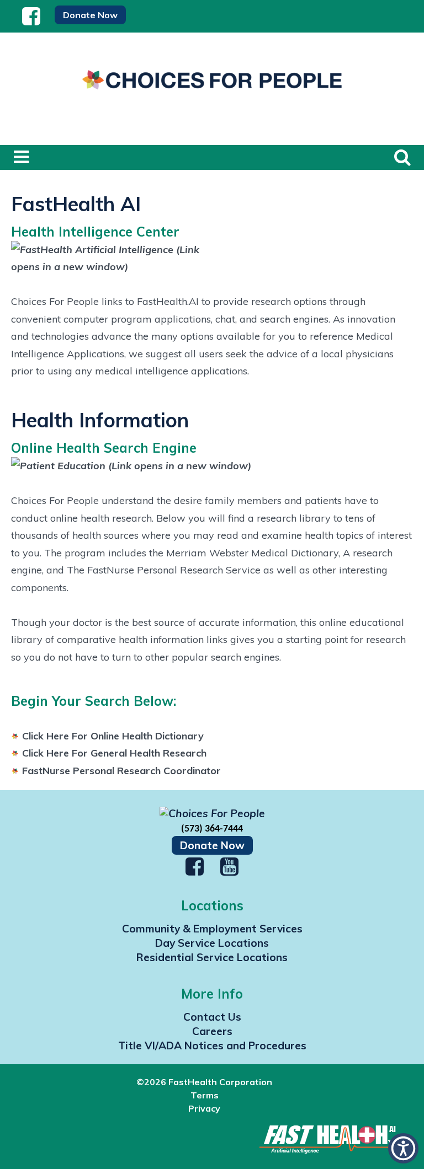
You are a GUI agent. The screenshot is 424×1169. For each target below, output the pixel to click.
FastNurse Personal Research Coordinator (121, 770)
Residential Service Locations (212, 957)
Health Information (100, 419)
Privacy (204, 1108)
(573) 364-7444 (212, 829)
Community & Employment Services (212, 928)
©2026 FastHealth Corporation (204, 1081)
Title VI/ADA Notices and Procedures (212, 1045)
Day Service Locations (212, 943)
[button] (31, 20)
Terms (204, 1095)
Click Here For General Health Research (114, 753)
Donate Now (212, 845)
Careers (212, 1031)
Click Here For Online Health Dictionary (113, 736)
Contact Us (212, 1016)
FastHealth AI (76, 203)
